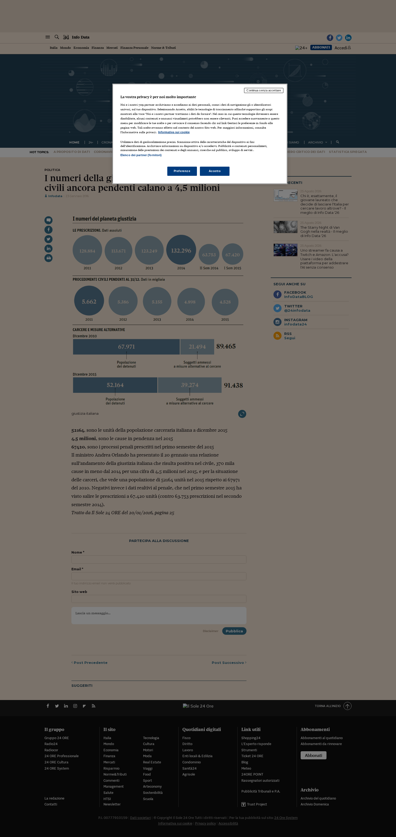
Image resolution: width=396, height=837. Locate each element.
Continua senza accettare (263, 90)
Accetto (215, 171)
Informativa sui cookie (174, 132)
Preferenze (182, 171)
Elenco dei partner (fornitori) (141, 155)
